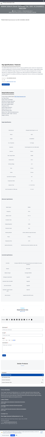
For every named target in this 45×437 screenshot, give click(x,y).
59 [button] (41, 382)
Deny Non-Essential (5, 435)
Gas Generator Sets (6, 377)
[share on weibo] (29, 319)
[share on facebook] (7, 319)
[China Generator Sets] (8, 3)
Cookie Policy (41, 432)
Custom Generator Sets (7, 382)
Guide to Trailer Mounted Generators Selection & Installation (13, 409)
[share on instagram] (11, 319)
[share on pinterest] (14, 319)
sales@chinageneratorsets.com (10, 422)
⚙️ (16, 435)
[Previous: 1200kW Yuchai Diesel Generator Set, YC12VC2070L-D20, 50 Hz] (3, 309)
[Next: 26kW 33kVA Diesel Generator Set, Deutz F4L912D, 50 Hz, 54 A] (41, 309)
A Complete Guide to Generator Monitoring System (11, 405)
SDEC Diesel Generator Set (20, 96)
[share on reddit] (19, 319)
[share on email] (26, 319)
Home (15, 11)
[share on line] (21, 319)
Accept (12, 435)
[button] (1, 3)
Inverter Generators (6, 380)
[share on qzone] (31, 319)
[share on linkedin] (16, 319)
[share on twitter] (9, 319)
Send (4, 355)
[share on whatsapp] (24, 319)
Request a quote (6, 84)
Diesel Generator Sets (27, 11)
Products (19, 11)
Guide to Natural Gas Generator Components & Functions (13, 402)
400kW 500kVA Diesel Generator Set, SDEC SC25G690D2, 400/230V (22, 12)
